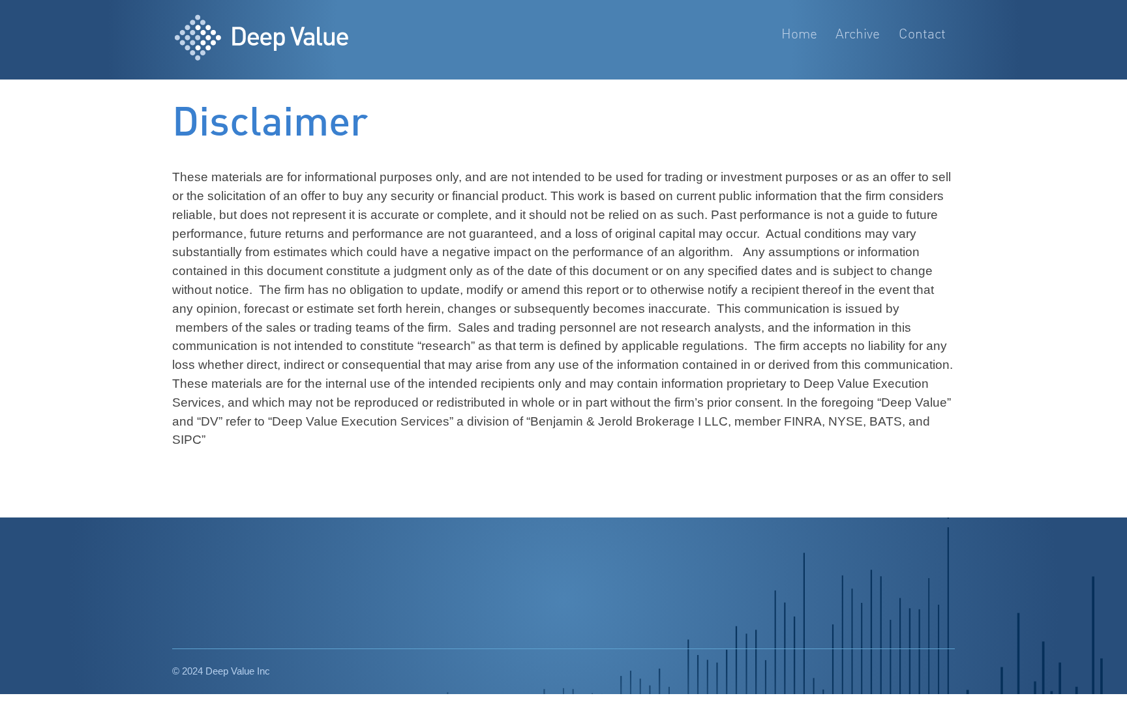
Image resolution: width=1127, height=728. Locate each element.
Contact (922, 35)
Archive (857, 35)
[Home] (281, 39)
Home (799, 35)
